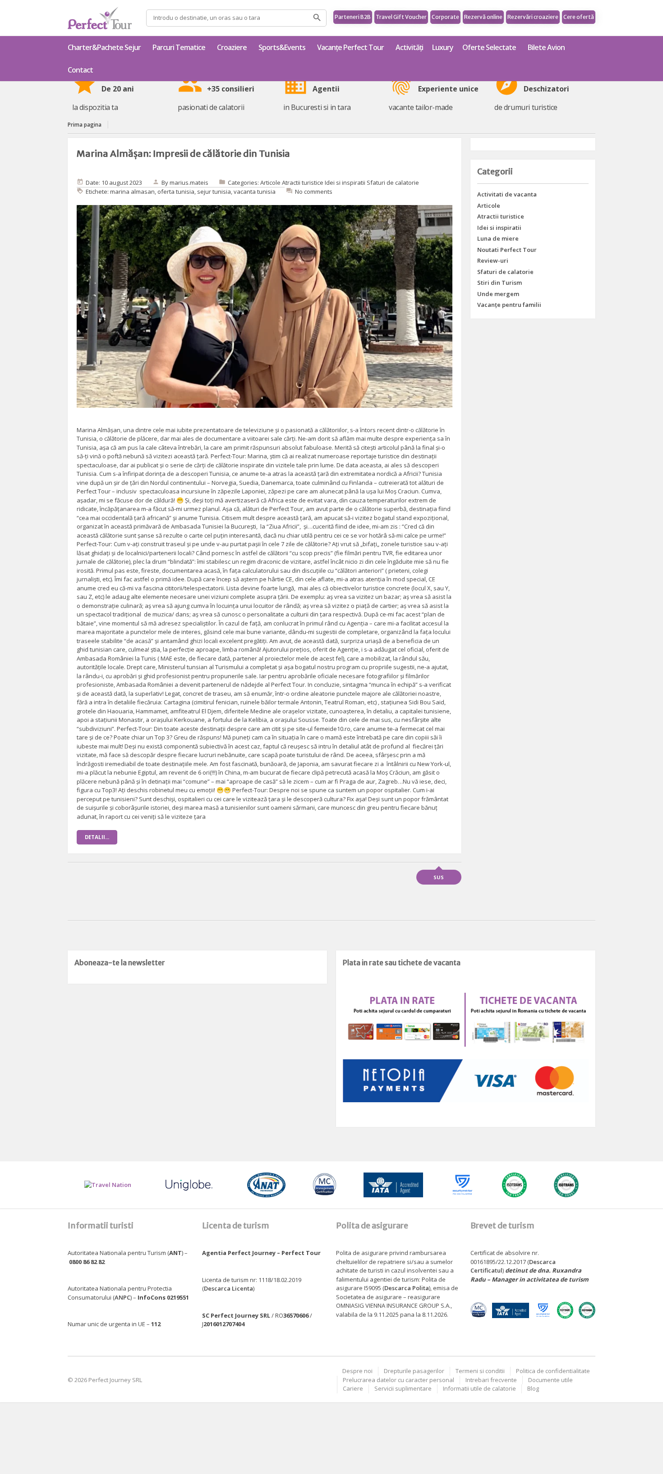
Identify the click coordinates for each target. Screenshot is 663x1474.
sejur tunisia (214, 191)
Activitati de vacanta (507, 194)
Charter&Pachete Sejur (104, 47)
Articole (270, 182)
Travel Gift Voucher (401, 17)
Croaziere (232, 47)
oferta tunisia (175, 191)
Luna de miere (498, 238)
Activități (409, 47)
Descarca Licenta (228, 1288)
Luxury (442, 47)
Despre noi (357, 1371)
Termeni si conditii (480, 1371)
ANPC (122, 1297)
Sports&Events (281, 47)
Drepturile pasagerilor (414, 1371)
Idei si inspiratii (345, 182)
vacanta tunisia (255, 191)
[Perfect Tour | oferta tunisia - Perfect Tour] (100, 18)
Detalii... (97, 837)
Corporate (445, 17)
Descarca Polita (406, 1288)
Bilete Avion (546, 47)
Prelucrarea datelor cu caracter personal (398, 1380)
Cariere (353, 1388)
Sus (438, 877)
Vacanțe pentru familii (509, 305)
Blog (533, 1388)
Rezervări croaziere (532, 17)
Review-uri (492, 260)
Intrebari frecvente (491, 1380)
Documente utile (550, 1380)
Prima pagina (84, 124)
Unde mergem (498, 294)
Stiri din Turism (499, 282)
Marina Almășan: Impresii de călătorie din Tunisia (183, 153)
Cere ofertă (578, 17)
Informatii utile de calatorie (479, 1388)
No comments (313, 191)
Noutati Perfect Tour (507, 250)
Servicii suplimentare (403, 1388)
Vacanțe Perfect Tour (350, 47)
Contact (80, 70)
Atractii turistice (302, 182)
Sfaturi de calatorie (393, 182)
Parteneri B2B (353, 17)
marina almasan (132, 191)
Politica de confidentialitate (553, 1371)
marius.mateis (189, 182)
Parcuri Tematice (178, 47)
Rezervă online (483, 17)
